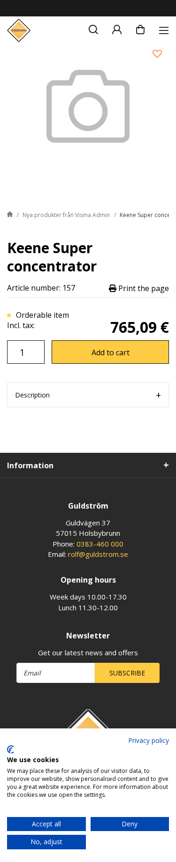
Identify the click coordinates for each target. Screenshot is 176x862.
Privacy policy (148, 740)
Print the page (142, 288)
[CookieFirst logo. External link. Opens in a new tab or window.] (10, 749)
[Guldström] (19, 30)
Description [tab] (32, 394)
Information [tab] (30, 465)
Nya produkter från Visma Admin (66, 215)
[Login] (117, 28)
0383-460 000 (100, 543)
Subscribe (127, 672)
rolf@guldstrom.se (98, 554)
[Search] (93, 28)
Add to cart (111, 352)
